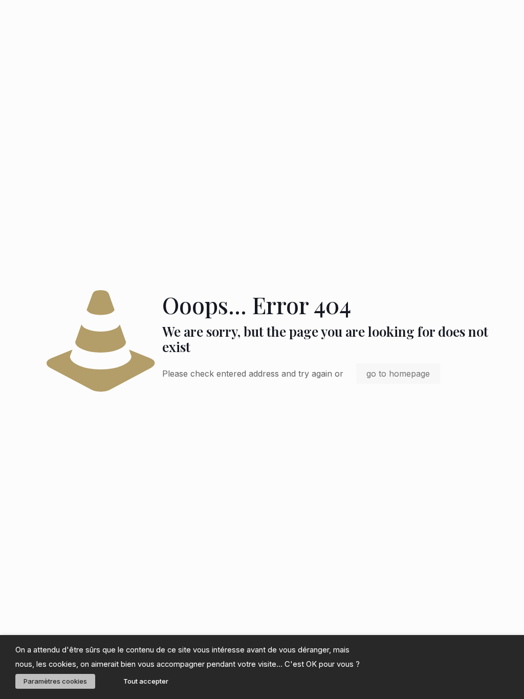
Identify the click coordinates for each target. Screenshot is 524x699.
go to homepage (398, 373)
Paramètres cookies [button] (55, 681)
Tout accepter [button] (145, 681)
